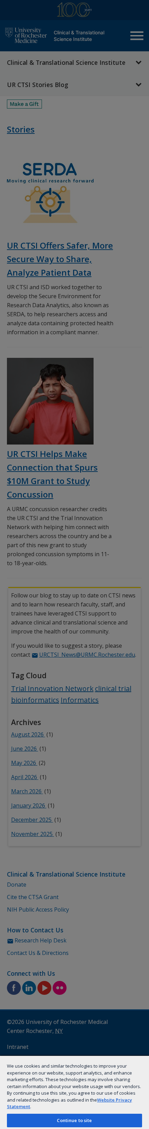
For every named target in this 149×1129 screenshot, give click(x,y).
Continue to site (74, 1120)
